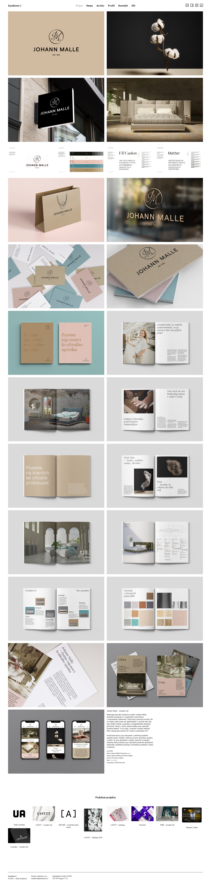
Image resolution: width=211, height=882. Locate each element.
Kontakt (123, 5)
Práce (79, 5)
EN (133, 5)
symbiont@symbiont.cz (39, 878)
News (89, 5)
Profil (111, 5)
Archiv (100, 5)
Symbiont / (14, 5)
